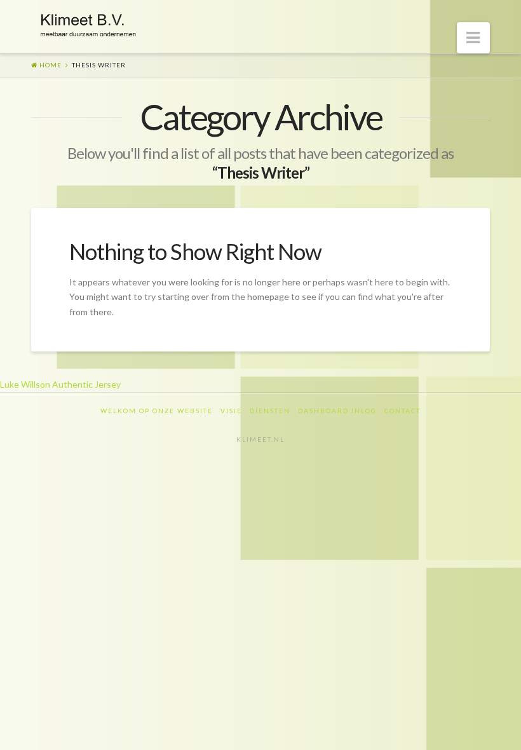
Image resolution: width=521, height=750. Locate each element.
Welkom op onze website (156, 410)
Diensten (270, 410)
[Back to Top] (503, 732)
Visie (231, 410)
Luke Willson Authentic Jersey (60, 384)
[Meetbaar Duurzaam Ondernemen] (88, 23)
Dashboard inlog (337, 410)
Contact (402, 410)
